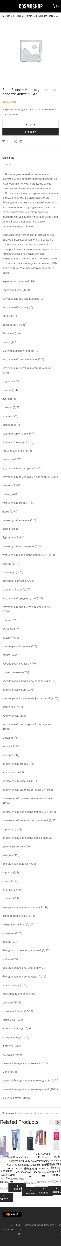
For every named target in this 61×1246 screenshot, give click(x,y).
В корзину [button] (17, 1187)
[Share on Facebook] (11, 141)
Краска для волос (44, 16)
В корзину (30, 131)
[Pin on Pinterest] (21, 141)
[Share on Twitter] (15, 141)
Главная (6, 16)
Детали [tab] (6, 164)
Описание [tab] (8, 157)
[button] (58, 1122)
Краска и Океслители (23, 16)
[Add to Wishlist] (5, 141)
